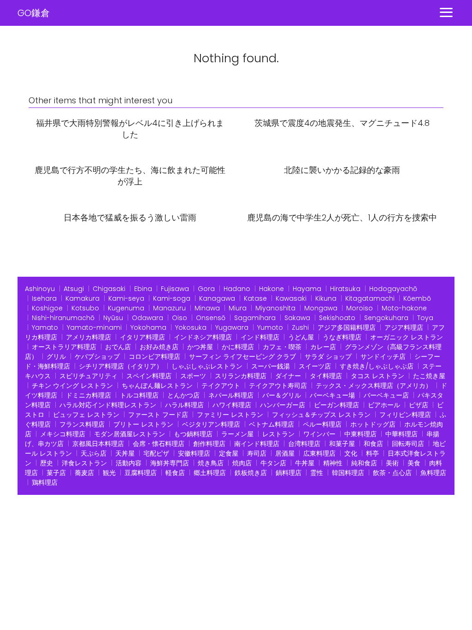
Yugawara (231, 327)
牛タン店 (273, 463)
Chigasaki (109, 288)
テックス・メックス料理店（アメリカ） (374, 385)
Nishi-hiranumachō (63, 317)
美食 (413, 463)
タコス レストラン (377, 375)
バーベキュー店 (386, 395)
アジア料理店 (403, 327)
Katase (255, 298)
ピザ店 (418, 405)
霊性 (316, 472)
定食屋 (228, 453)
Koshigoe (47, 308)
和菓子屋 (342, 443)
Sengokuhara (386, 317)
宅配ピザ (156, 453)
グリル (56, 356)
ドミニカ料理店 (88, 395)
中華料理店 (401, 434)
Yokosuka (190, 327)
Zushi (300, 327)
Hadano (237, 288)
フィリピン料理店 (405, 414)
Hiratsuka (345, 288)
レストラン (278, 434)
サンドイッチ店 (383, 356)
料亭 (372, 453)
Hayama (307, 288)
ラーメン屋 (237, 434)
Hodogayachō (393, 288)
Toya (425, 317)
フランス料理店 (82, 424)
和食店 (373, 443)
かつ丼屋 (200, 346)
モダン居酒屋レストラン (129, 434)
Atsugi (74, 288)
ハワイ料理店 (231, 405)
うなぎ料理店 (342, 337)
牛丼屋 (304, 463)
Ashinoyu (40, 288)
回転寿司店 (408, 443)
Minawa (207, 308)
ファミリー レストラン (230, 414)
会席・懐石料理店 (158, 443)
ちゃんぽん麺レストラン (157, 385)
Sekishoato (337, 317)
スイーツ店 (315, 366)
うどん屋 (301, 337)
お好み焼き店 (159, 346)
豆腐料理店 (140, 472)
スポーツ (193, 375)
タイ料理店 (326, 375)
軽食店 (175, 472)
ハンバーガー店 (282, 405)
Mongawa (320, 308)
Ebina (143, 288)
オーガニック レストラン (406, 337)
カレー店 (323, 346)
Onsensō (210, 317)
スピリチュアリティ (88, 375)
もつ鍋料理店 (193, 434)
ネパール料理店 (231, 395)
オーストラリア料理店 (64, 346)
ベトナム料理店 (271, 424)
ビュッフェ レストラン (86, 414)
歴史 (46, 463)
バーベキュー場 (332, 395)
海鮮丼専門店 (169, 463)
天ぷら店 (93, 453)
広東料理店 (319, 453)
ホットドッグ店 (372, 424)
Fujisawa (175, 288)
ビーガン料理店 (336, 405)
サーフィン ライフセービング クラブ (242, 356)
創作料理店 (209, 443)
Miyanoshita (275, 308)
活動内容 (129, 463)
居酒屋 (285, 453)
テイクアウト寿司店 (278, 385)
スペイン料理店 (148, 375)
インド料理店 (260, 337)
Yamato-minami (94, 327)
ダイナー (288, 375)
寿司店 (256, 453)
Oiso (179, 317)
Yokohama (148, 327)
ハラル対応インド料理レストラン (107, 405)
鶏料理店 (45, 482)
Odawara (147, 317)
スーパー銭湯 (270, 366)
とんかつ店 (183, 395)
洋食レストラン (84, 463)
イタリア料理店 (142, 337)
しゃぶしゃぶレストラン (206, 366)
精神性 (332, 463)
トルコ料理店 (139, 395)
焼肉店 (242, 463)
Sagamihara (255, 317)
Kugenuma (126, 308)
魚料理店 (433, 472)
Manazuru (169, 308)
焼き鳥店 (211, 463)
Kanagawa (217, 298)
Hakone (271, 288)
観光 (109, 472)
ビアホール (384, 405)
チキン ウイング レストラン (72, 385)
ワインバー (319, 434)
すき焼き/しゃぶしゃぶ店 (376, 366)
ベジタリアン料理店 (211, 424)
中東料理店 (360, 434)
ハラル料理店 (184, 405)
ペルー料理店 (322, 424)
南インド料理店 (256, 443)
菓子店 (56, 472)
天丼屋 (125, 453)
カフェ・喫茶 (282, 346)
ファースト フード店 (158, 414)
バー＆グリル (281, 395)
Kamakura (82, 298)
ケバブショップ (97, 356)
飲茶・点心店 (392, 472)
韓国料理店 (348, 472)
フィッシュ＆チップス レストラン (321, 414)
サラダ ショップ (328, 356)
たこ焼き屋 (429, 375)
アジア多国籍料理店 (347, 327)
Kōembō (417, 298)
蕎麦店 (84, 472)
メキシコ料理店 (62, 434)
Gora (206, 288)
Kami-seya (126, 298)
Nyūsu (113, 317)
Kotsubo (85, 308)
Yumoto (270, 327)
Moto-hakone (404, 308)
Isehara (44, 298)
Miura (238, 308)
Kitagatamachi (370, 298)
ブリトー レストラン (143, 424)
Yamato (45, 327)
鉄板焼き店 (251, 472)
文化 (350, 453)
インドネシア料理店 (203, 337)
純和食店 (364, 463)
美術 (392, 463)
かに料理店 (238, 346)
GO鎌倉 (34, 12)
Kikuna (325, 298)
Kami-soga (171, 298)
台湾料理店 (304, 443)
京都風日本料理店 (98, 443)
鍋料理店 (288, 472)
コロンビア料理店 (154, 356)
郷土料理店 (210, 472)
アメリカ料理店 (88, 337)
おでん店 (118, 346)
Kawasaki (291, 298)
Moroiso (359, 308)
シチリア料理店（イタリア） (121, 366)
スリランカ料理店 (240, 375)
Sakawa (297, 317)
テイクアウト (220, 385)
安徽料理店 (194, 453)
